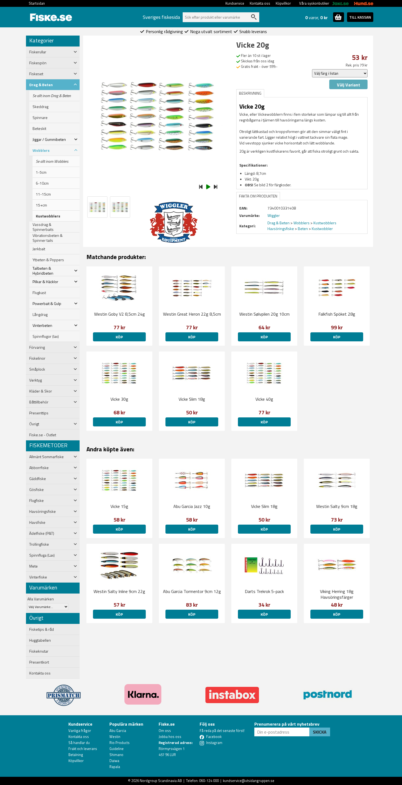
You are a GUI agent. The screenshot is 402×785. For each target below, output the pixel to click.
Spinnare (40, 117)
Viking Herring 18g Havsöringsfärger (337, 594)
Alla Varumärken (40, 599)
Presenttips (38, 413)
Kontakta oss (260, 3)
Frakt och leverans (82, 748)
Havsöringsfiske (280, 228)
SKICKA (320, 732)
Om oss (165, 730)
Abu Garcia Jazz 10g (191, 506)
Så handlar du (79, 742)
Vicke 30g (119, 399)
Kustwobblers (48, 216)
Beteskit (39, 128)
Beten (303, 228)
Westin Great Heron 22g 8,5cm (192, 314)
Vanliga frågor (79, 730)
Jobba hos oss (170, 736)
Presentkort (39, 662)
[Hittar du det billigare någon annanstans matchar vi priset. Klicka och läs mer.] (63, 692)
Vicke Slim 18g (192, 399)
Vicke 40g (264, 399)
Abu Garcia (117, 730)
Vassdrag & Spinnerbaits (43, 227)
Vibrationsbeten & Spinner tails (48, 238)
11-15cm (43, 194)
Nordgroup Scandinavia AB (161, 780)
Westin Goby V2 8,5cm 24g (119, 314)
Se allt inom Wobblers (52, 161)
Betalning (75, 754)
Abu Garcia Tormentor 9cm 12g (192, 591)
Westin (114, 736)
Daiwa (114, 760)
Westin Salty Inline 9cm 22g (119, 591)
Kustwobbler (322, 228)
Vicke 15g (119, 506)
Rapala (114, 766)
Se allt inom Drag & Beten (52, 95)
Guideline (116, 748)
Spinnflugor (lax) (46, 336)
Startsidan (37, 3)
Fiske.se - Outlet (42, 434)
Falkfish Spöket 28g (336, 314)
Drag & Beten (278, 223)
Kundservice (234, 3)
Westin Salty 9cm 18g (336, 506)
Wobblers (301, 223)
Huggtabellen (40, 640)
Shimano (116, 754)
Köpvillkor (283, 3)
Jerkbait (39, 248)
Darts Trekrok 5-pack (264, 591)
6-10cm (42, 183)
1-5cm (41, 172)
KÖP (119, 337)
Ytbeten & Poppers (48, 259)
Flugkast (39, 292)
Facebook (214, 736)
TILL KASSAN (360, 17)
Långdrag (40, 314)
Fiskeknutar (38, 651)
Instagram (214, 742)
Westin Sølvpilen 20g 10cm (264, 314)
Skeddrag (40, 106)
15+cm (41, 205)
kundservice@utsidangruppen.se (248, 780)
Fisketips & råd (41, 629)
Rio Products (119, 742)
